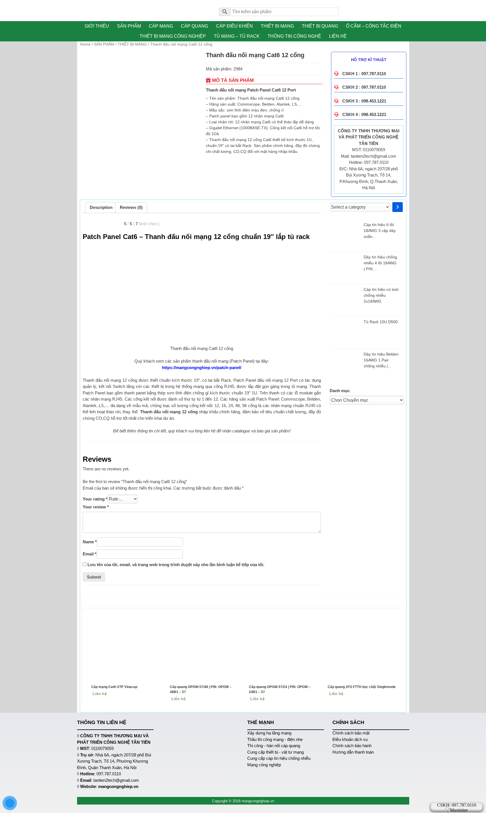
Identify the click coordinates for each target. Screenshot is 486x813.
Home (85, 44)
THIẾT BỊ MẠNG (277, 26)
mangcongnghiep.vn (118, 786)
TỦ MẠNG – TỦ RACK (237, 36)
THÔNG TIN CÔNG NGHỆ (294, 36)
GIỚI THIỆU (97, 26)
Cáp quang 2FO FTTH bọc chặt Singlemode (362, 687)
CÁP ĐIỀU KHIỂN (234, 26)
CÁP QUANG (194, 26)
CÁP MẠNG (161, 26)
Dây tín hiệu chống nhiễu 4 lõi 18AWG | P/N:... (380, 263)
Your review (96, 506)
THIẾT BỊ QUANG (320, 26)
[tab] (101, 207)
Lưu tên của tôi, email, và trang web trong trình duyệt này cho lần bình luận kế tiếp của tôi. (175, 564)
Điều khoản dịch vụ (350, 739)
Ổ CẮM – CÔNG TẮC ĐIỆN (373, 26)
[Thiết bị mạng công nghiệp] (144, 10)
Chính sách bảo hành (352, 745)
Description (101, 207)
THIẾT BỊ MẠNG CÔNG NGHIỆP (173, 36)
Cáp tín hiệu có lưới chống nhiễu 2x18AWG (381, 295)
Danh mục (340, 390)
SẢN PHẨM (129, 26)
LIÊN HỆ (338, 36)
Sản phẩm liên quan (244, 601)
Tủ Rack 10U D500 (381, 322)
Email (89, 553)
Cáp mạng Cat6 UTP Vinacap (114, 687)
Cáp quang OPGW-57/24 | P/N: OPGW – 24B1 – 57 (279, 689)
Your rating (95, 499)
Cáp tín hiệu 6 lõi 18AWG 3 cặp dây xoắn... (380, 230)
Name (90, 541)
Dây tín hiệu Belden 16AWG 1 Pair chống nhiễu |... (381, 360)
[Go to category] (397, 207)
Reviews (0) (131, 207)
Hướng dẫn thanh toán (353, 752)
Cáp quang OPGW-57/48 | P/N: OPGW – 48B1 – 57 (200, 689)
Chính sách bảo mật (351, 733)
